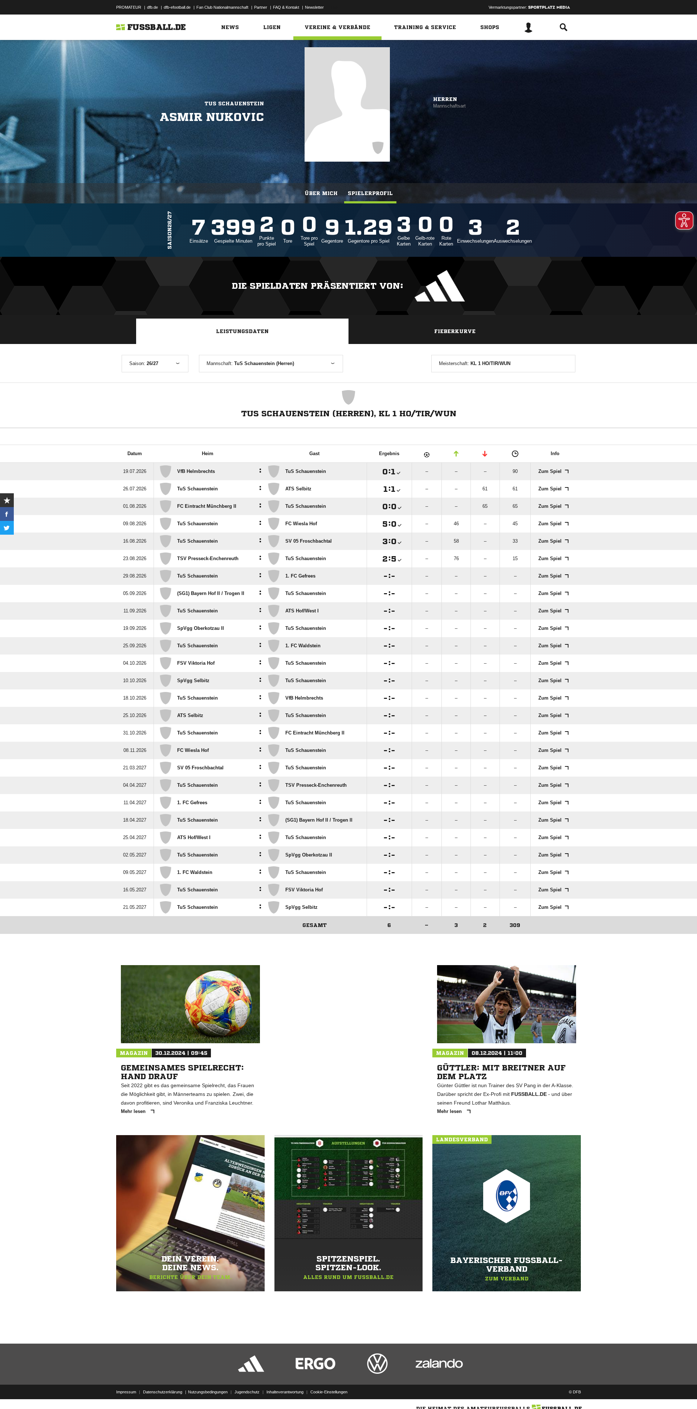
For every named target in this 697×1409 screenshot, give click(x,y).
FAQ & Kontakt (286, 7)
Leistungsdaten (242, 331)
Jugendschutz (247, 1392)
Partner (260, 7)
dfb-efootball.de (177, 7)
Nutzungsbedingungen (208, 1392)
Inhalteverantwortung (284, 1392)
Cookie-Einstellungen (328, 1392)
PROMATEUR (128, 7)
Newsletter (314, 7)
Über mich (321, 193)
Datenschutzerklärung (162, 1392)
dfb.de (152, 7)
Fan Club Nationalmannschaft (222, 7)
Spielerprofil (370, 193)
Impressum (126, 1392)
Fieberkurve (455, 331)
